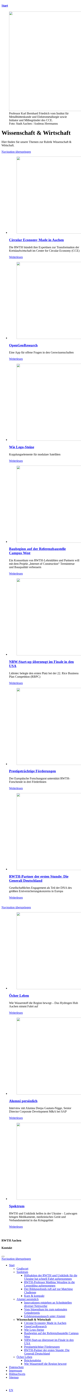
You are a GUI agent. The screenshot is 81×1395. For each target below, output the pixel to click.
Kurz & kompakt (34, 1295)
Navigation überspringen (16, 151)
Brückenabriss (32, 1360)
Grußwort (22, 1268)
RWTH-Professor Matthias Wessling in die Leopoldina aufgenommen (49, 1284)
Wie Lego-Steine (21, 447)
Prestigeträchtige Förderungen (32, 771)
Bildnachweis (17, 1374)
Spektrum (16, 1206)
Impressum (15, 1370)
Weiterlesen (16, 257)
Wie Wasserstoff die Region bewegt (45, 1363)
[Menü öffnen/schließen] (3, 1256)
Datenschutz (16, 1367)
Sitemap (14, 1377)
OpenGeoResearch (23, 345)
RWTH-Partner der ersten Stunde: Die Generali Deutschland (38, 878)
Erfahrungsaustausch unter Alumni (44, 1316)
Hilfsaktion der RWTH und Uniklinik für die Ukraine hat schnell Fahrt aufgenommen (50, 1277)
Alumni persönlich (23, 1101)
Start (5, 5)
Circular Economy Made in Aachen (36, 240)
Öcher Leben (19, 996)
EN (11, 1390)
